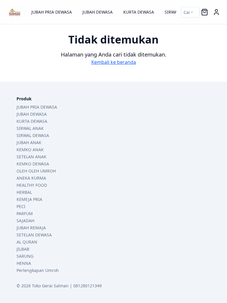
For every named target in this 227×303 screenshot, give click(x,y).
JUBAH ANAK (29, 142)
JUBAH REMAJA (31, 228)
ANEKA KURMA (31, 178)
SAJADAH (25, 220)
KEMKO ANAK (30, 149)
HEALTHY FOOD (32, 185)
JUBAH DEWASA (97, 12)
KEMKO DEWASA (33, 164)
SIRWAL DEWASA (33, 135)
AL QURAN (27, 242)
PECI (21, 206)
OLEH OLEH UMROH (36, 171)
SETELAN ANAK (31, 156)
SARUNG (25, 256)
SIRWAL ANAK (30, 128)
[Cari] (187, 12)
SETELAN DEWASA (34, 235)
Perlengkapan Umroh (38, 270)
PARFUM (25, 213)
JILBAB (23, 249)
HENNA (24, 263)
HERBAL (24, 192)
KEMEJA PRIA (29, 199)
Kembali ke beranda (113, 62)
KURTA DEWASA (138, 12)
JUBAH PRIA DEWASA (51, 12)
